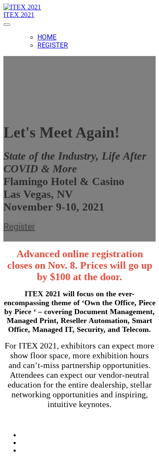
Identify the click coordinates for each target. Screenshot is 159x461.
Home (46, 37)
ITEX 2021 (18, 14)
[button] (19, 227)
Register (52, 45)
